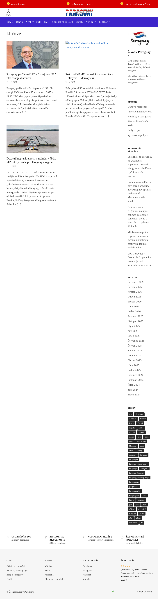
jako (139, 437)
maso (131, 441)
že (142, 523)
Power (131, 500)
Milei (131, 450)
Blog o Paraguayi (15, 574)
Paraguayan (133, 459)
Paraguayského (134, 491)
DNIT (141, 428)
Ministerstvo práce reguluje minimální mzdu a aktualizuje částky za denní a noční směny (138, 240)
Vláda (142, 514)
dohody (132, 432)
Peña (144, 495)
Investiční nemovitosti (140, 111)
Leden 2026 (134, 311)
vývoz (138, 518)
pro (130, 505)
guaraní (141, 432)
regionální (141, 509)
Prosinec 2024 (135, 374)
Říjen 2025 (134, 326)
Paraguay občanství (136, 473)
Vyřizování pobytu (138, 135)
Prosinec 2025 (135, 316)
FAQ (8, 15)
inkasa (131, 437)
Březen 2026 (135, 301)
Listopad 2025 (135, 321)
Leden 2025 (134, 370)
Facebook (87, 566)
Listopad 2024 (135, 379)
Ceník (9, 579)
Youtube (87, 579)
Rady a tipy (134, 130)
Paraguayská (134, 482)
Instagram (87, 570)
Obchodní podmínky (55, 579)
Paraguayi (144, 468)
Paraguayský (134, 495)
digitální (132, 428)
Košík (47, 570)
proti (137, 505)
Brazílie (143, 419)
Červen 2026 (135, 286)
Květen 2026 (135, 291)
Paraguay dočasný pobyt (138, 464)
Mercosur (132, 446)
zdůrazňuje (133, 523)
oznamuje (132, 455)
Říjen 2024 (134, 384)
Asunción (132, 419)
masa (146, 437)
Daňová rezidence (138, 106)
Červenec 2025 (136, 340)
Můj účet (49, 566)
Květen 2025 (135, 350)
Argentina (139, 414)
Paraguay (143, 455)
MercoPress (141, 441)
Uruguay (132, 514)
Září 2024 (133, 389)
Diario (131, 423)
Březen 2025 (135, 360)
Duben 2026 (134, 296)
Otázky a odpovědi (16, 566)
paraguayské (133, 486)
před (144, 505)
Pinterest (87, 574)
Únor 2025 (133, 365)
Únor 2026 (133, 306)
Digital (140, 423)
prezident (141, 500)
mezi (142, 446)
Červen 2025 (135, 345)
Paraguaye (133, 468)
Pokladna (49, 574)
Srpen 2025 (134, 335)
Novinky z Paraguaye (139, 116)
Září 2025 (133, 330)
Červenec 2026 (136, 281)
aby (130, 414)
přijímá (131, 509)
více (130, 518)
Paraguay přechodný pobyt (139, 477)
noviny (139, 450)
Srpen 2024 (134, 394)
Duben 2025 (134, 355)
